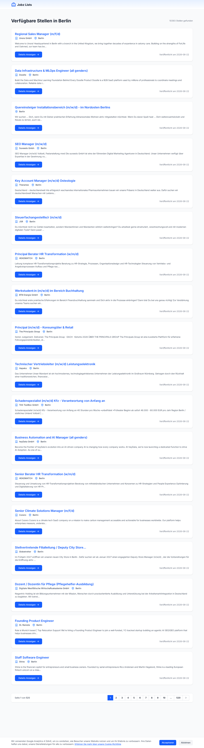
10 (164, 697)
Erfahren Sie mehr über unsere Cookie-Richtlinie (98, 744)
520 (178, 697)
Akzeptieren (168, 742)
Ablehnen (185, 742)
